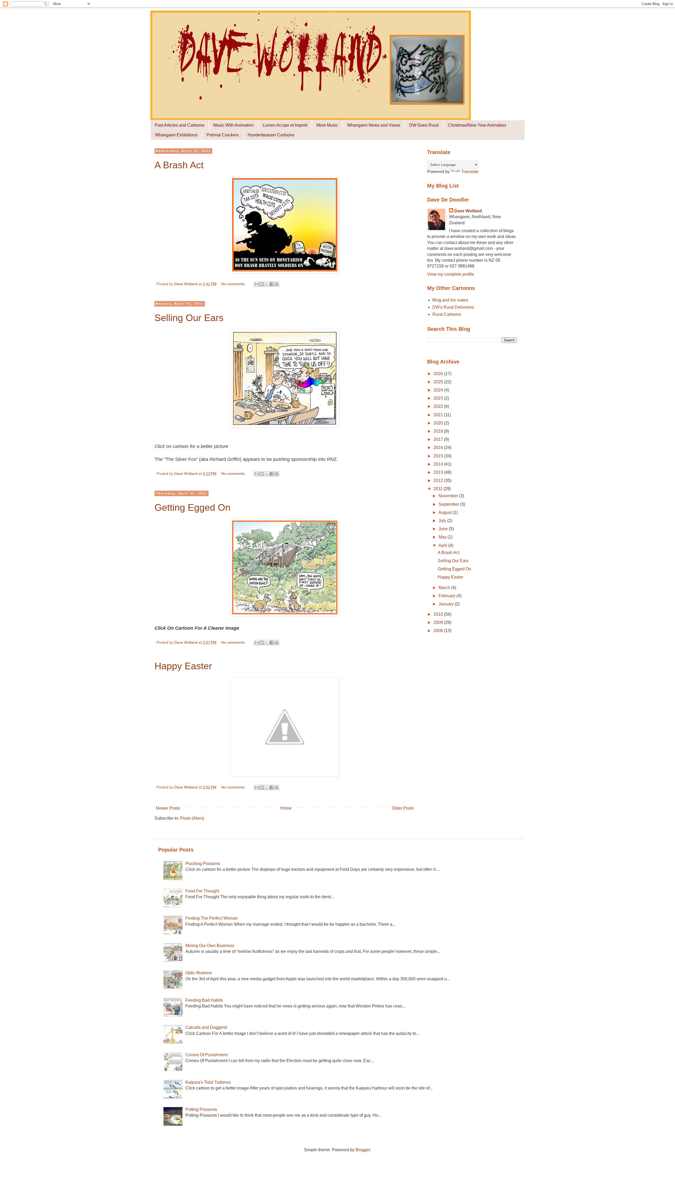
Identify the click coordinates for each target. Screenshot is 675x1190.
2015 (438, 456)
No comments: (234, 284)
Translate (470, 171)
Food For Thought (202, 891)
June (443, 529)
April (443, 545)
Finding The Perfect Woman (211, 918)
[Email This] (256, 284)
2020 (438, 423)
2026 (438, 373)
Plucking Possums (202, 863)
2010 (438, 614)
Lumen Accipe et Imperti (285, 125)
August (445, 512)
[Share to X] (266, 284)
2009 (438, 622)
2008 (438, 630)
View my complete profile (450, 274)
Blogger (362, 1150)
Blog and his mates (450, 300)
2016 (438, 447)
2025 (438, 382)
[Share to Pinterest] (276, 284)
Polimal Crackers (222, 135)
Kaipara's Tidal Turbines (208, 1082)
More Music (327, 125)
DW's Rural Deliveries (453, 307)
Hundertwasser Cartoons (271, 135)
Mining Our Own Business (209, 945)
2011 (438, 488)
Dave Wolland (468, 211)
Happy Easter (183, 666)
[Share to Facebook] (271, 284)
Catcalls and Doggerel (206, 1027)
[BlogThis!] (261, 284)
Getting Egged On (192, 507)
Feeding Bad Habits (204, 1000)
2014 (438, 464)
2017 (438, 439)
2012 (438, 480)
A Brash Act (179, 165)
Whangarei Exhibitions (176, 135)
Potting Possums (201, 1109)
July (442, 520)
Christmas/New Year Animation (477, 125)
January (446, 604)
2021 (438, 415)
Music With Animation (233, 125)
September (449, 504)
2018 (438, 431)
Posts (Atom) (192, 818)
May (442, 537)
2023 (438, 398)
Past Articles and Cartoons (179, 125)
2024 (438, 390)
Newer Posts (168, 808)
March (444, 587)
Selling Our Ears (189, 317)
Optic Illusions (198, 973)
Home (286, 808)
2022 (438, 406)
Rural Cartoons (446, 314)
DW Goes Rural (424, 125)
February (447, 596)
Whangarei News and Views (373, 125)
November (448, 496)
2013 (438, 472)
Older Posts (403, 808)
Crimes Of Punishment (206, 1055)
